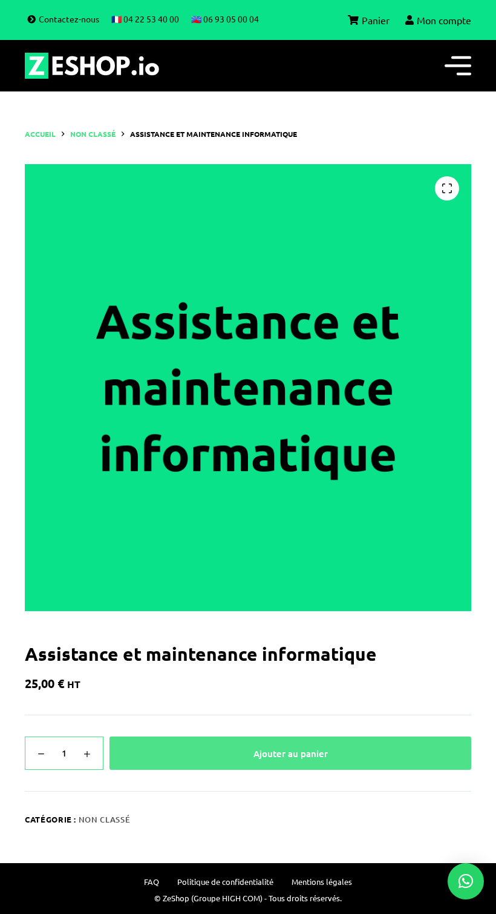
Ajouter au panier (290, 753)
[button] (466, 881)
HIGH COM (241, 898)
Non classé (105, 819)
